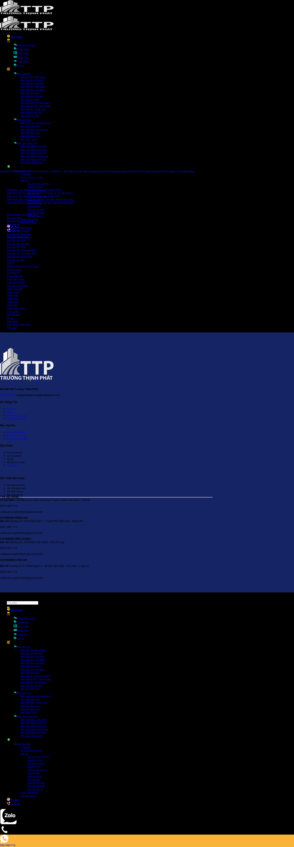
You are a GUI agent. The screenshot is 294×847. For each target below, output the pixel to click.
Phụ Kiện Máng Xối (31, 736)
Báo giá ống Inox (30, 133)
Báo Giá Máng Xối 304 (20, 221)
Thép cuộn (13, 292)
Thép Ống (22, 57)
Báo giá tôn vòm (29, 116)
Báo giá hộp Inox (30, 126)
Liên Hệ (15, 804)
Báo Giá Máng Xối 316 (33, 726)
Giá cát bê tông (36, 786)
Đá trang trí (13, 273)
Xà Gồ (20, 65)
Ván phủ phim (28, 796)
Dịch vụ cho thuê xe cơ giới (23, 266)
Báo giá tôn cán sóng (32, 77)
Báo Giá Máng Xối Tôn (33, 733)
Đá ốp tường (14, 269)
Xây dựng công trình (18, 324)
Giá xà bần (33, 773)
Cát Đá (24, 180)
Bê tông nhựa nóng (31, 750)
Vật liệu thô (13, 315)
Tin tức (14, 800)
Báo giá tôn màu (29, 99)
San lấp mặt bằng (17, 286)
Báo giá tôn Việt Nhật (32, 86)
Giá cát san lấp (36, 210)
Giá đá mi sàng (36, 763)
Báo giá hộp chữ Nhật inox (35, 123)
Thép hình (12, 295)
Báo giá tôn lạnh (29, 93)
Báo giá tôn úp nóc (31, 112)
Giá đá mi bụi (35, 187)
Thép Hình (23, 49)
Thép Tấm (23, 61)
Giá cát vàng (34, 776)
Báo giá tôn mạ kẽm (32, 96)
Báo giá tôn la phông (32, 90)
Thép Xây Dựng (26, 45)
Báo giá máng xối (27, 716)
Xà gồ (10, 318)
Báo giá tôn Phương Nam (35, 103)
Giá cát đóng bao (37, 770)
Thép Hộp (23, 53)
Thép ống (12, 302)
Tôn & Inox (13, 311)
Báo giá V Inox (28, 712)
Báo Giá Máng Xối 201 (33, 720)
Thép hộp (12, 299)
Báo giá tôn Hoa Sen (32, 83)
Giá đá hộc (33, 767)
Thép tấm (12, 305)
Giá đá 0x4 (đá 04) (38, 184)
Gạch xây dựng (15, 279)
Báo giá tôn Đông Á (31, 80)
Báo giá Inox (24, 120)
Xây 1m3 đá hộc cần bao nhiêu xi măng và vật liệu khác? (40, 193)
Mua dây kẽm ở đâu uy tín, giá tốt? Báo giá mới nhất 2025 (40, 203)
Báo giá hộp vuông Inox (34, 129)
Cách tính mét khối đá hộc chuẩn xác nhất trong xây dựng (40, 199)
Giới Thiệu (16, 37)
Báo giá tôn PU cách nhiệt (35, 106)
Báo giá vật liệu (16, 260)
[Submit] (8, 607)
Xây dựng (12, 321)
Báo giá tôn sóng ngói (33, 109)
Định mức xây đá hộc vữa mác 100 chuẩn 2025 (34, 190)
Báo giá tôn (23, 74)
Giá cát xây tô (35, 789)
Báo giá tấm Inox (30, 709)
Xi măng (25, 174)
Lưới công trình (15, 282)
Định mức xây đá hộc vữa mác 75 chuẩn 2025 (33, 196)
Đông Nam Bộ (15, 276)
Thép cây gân (14, 289)
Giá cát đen (33, 206)
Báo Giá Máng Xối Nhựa (34, 729)
